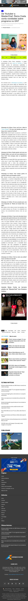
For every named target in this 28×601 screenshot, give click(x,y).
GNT (15, 330)
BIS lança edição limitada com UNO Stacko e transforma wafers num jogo (13, 386)
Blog (6, 330)
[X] (16, 30)
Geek (2, 506)
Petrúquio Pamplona (6, 27)
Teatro (2, 514)
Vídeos (18, 332)
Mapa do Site (4, 490)
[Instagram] (8, 583)
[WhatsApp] (10, 30)
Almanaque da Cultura (17, 82)
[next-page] (4, 378)
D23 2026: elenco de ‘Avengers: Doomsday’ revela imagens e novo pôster (18, 367)
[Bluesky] (19, 583)
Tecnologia (3, 516)
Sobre (2, 480)
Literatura (3, 510)
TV (5, 8)
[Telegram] (13, 30)
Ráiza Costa (14, 332)
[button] (2, 5)
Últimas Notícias (5, 478)
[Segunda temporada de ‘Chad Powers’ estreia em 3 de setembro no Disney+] (4, 373)
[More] (22, 30)
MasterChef (24, 330)
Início (2, 8)
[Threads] (23, 583)
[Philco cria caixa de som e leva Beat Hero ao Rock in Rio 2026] (4, 347)
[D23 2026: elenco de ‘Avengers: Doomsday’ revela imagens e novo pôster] (4, 367)
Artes (2, 498)
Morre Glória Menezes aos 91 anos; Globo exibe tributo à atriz (13, 411)
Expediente (3, 482)
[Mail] (12, 583)
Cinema (3, 500)
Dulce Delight (5, 129)
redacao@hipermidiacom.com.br (16, 574)
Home (2, 476)
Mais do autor (13, 336)
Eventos (3, 504)
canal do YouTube (17, 63)
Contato (3, 484)
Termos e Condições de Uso (7, 488)
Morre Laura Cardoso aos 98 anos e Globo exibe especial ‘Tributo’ (13, 415)
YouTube (22, 332)
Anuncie (11, 591)
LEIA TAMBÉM (4, 336)
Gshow (19, 330)
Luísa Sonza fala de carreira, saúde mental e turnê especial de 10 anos (12, 407)
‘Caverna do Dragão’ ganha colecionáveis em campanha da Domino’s (13, 394)
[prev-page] (2, 378)
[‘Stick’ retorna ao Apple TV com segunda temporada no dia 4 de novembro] (4, 341)
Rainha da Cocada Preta (6, 332)
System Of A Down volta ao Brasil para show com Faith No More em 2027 (14, 420)
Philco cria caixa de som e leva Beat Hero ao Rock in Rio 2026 (13, 399)
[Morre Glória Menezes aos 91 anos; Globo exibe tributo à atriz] (4, 354)
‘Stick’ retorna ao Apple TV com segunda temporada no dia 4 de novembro (17, 341)
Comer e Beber (4, 502)
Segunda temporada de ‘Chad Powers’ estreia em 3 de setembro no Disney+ (16, 373)
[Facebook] (19, 30)
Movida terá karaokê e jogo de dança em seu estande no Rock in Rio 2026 (13, 403)
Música (3, 512)
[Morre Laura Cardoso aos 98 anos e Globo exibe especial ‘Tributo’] (4, 360)
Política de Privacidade (6, 486)
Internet (3, 508)
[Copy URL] (7, 30)
